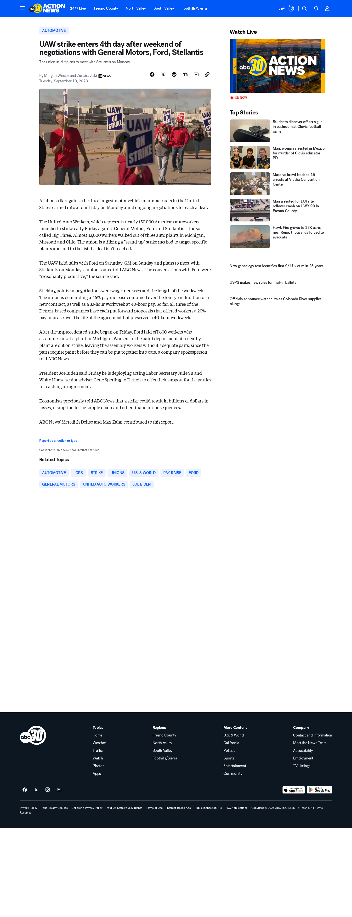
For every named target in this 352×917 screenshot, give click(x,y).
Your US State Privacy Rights (124, 807)
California (231, 743)
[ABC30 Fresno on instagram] (47, 790)
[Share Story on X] (163, 74)
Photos (98, 766)
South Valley (163, 8)
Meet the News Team (309, 743)
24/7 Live (78, 8)
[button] (22, 8)
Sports (228, 758)
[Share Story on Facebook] (152, 74)
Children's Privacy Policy (87, 807)
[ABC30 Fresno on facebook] (24, 790)
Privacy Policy (28, 807)
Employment (303, 758)
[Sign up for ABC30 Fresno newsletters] (59, 790)
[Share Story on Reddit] (174, 74)
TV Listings (301, 766)
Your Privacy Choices (54, 807)
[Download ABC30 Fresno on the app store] (293, 790)
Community (232, 773)
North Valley (136, 8)
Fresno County (106, 8)
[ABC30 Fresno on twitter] (36, 790)
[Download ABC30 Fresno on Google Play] (319, 790)
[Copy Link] (207, 74)
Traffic (98, 751)
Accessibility (303, 751)
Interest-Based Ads (178, 807)
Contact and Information (312, 735)
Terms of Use (154, 807)
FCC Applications (237, 807)
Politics (229, 751)
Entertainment (234, 766)
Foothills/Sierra (194, 8)
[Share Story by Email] (196, 74)
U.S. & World (233, 735)
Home (97, 735)
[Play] (277, 66)
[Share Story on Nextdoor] (185, 74)
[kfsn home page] (33, 735)
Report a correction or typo (58, 440)
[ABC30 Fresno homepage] (47, 8)
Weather (99, 743)
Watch (98, 758)
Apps (97, 773)
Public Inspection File (208, 807)
